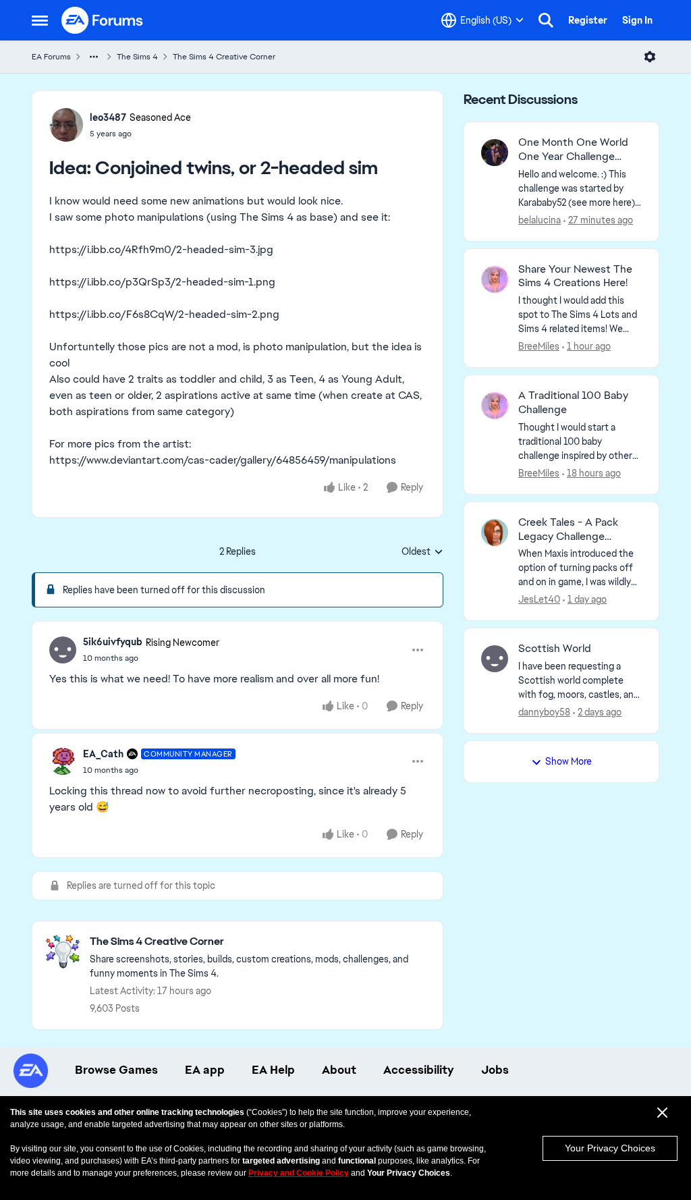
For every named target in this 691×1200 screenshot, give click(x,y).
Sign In (637, 20)
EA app (205, 1069)
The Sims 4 (137, 56)
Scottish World (554, 648)
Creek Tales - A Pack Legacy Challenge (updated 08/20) (568, 530)
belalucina (539, 220)
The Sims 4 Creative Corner (224, 56)
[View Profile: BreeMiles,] (494, 279)
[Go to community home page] (102, 20)
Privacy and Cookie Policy (298, 1173)
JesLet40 (539, 599)
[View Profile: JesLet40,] (494, 532)
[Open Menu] (649, 56)
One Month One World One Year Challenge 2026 (573, 150)
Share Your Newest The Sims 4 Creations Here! (575, 276)
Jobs (495, 1069)
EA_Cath (103, 754)
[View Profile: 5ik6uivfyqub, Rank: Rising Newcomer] (62, 649)
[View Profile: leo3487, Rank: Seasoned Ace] (66, 125)
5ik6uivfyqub (112, 642)
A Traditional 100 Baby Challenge (573, 402)
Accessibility (418, 1069)
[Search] (546, 20)
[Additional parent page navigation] (94, 56)
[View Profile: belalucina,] (494, 152)
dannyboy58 (544, 712)
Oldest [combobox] (422, 552)
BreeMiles (538, 346)
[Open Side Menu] (40, 20)
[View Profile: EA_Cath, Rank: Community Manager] (62, 761)
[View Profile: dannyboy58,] (494, 658)
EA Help (273, 1069)
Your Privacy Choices (610, 1148)
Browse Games (116, 1069)
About (339, 1069)
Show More (568, 761)
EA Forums (51, 56)
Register (587, 20)
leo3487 (108, 117)
